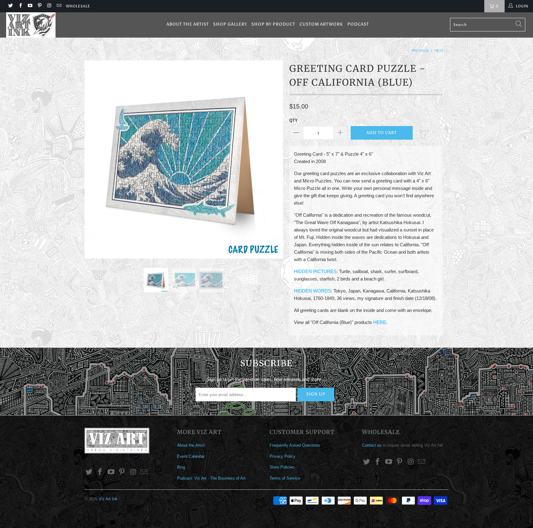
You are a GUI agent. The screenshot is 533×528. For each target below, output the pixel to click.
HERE (379, 322)
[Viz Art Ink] (45, 25)
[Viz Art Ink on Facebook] (20, 6)
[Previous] (95, 159)
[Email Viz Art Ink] (58, 6)
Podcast (358, 24)
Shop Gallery (230, 24)
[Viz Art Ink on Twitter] (10, 6)
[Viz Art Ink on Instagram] (49, 6)
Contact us (372, 445)
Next (439, 50)
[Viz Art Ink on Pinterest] (39, 6)
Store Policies (282, 467)
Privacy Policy (282, 456)
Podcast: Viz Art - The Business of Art (211, 478)
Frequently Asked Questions (295, 445)
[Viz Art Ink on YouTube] (29, 6)
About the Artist (188, 24)
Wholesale (78, 6)
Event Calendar (191, 456)
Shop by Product (273, 24)
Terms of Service (285, 478)
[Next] (272, 159)
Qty (293, 120)
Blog (181, 467)
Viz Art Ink (108, 499)
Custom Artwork (321, 24)
